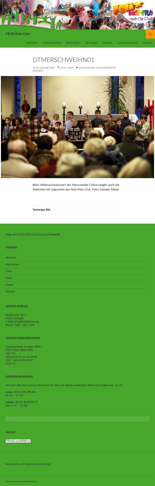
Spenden (107, 43)
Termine (10, 291)
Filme (9, 271)
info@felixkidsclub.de (27, 322)
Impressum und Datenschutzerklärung (28, 464)
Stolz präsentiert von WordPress (21, 481)
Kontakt (148, 43)
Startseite (32, 43)
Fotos (9, 278)
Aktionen (11, 257)
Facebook (54, 234)
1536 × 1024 (66, 68)
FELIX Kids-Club (18, 34)
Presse (9, 285)
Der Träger (91, 43)
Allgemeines (12, 264)
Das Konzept (73, 43)
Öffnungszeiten (52, 43)
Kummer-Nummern (127, 43)
